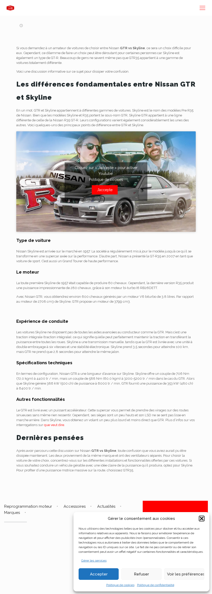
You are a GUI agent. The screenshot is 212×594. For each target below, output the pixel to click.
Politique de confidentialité (155, 585)
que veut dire (54, 425)
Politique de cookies (120, 585)
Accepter (99, 574)
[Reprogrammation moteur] (10, 7)
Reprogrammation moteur (28, 506)
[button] (201, 518)
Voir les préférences (185, 574)
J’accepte (104, 190)
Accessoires (75, 506)
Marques (12, 512)
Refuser (141, 574)
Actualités (106, 506)
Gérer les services (94, 560)
